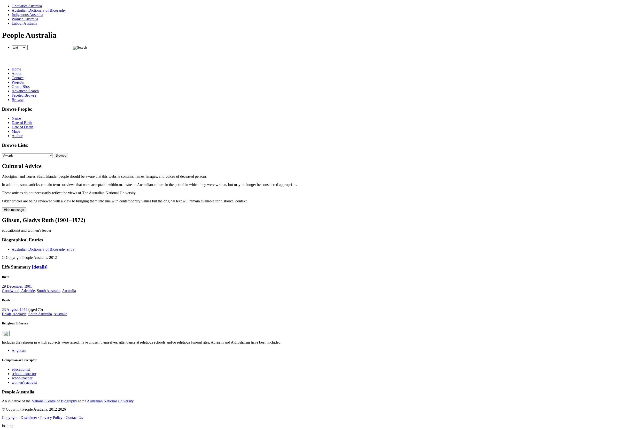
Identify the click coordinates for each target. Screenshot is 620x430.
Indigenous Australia (27, 15)
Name (16, 118)
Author (17, 136)
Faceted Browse (24, 95)
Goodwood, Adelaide (18, 291)
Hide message (14, 210)
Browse (17, 100)
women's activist (24, 382)
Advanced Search (25, 91)
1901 (28, 286)
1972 (23, 309)
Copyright (9, 417)
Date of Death (22, 127)
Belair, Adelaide (14, 314)
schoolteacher (22, 378)
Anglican (19, 350)
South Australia (48, 291)
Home (16, 69)
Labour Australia (24, 23)
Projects (18, 82)
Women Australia (25, 19)
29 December (12, 286)
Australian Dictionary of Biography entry (43, 249)
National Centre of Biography (54, 401)
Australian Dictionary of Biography (39, 10)
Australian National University (110, 401)
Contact (17, 78)
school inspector (24, 374)
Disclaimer (29, 417)
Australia (69, 291)
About (16, 73)
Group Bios (21, 86)
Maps (16, 131)
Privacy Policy (51, 417)
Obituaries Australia (27, 6)
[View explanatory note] (6, 333)
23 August (10, 309)
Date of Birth (22, 123)
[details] (39, 266)
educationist (21, 369)
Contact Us (74, 417)
